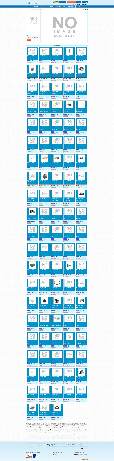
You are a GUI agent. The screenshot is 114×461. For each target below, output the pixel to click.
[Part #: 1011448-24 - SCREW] (45, 336)
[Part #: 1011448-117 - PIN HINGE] (81, 282)
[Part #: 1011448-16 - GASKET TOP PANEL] (81, 193)
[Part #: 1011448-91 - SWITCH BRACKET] (81, 354)
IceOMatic (33, 9)
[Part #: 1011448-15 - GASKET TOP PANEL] (57, 193)
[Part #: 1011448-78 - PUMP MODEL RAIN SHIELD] (69, 300)
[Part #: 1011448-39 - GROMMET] (57, 211)
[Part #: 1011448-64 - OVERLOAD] (69, 282)
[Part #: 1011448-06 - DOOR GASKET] (69, 122)
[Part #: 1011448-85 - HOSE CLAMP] (81, 229)
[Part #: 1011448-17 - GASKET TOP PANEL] (69, 193)
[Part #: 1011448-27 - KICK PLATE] (45, 265)
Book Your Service (71, 2)
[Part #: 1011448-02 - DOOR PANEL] (81, 122)
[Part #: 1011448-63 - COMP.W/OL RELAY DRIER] (32, 104)
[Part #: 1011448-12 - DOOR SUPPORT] (32, 140)
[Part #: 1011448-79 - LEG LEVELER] (69, 265)
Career (82, 4)
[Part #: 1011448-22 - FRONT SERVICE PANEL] (32, 193)
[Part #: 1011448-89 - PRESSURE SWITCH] (57, 300)
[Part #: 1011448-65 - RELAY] (32, 318)
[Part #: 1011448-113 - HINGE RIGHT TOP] (45, 229)
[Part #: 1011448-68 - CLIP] (81, 86)
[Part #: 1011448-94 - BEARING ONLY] (32, 68)
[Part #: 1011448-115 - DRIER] (44, 158)
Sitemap (81, 450)
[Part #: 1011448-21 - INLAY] (57, 247)
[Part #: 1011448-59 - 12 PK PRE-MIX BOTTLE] (32, 51)
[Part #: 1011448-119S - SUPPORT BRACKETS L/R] (69, 354)
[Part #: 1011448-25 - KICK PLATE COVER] (57, 265)
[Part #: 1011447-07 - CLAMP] (69, 86)
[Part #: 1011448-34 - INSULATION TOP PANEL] (69, 247)
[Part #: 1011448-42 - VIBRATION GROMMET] (57, 389)
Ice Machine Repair (50, 6)
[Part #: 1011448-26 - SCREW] (57, 336)
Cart (85, 2)
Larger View (85, 9)
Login (79, 2)
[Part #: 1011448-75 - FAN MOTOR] (44, 175)
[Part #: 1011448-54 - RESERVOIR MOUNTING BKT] (45, 318)
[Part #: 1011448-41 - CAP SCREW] (57, 86)
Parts (30, 9)
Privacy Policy (28, 459)
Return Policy (36, 459)
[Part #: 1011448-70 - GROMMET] (45, 211)
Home (74, 4)
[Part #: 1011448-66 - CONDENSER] (57, 104)
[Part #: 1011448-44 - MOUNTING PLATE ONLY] (45, 282)
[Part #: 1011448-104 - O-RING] (57, 282)
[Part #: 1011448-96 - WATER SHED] (57, 407)
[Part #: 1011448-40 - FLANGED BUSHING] (69, 175)
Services (49, 443)
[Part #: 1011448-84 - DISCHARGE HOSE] (45, 122)
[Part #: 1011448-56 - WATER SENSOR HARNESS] (45, 407)
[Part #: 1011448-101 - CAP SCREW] (32, 86)
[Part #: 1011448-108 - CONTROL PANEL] (81, 104)
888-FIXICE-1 (62, 2)
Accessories (71, 447)
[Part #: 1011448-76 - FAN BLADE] (32, 175)
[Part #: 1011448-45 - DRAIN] (57, 140)
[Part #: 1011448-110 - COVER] (32, 122)
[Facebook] (53, 455)
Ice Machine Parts (70, 6)
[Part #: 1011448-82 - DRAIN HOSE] (69, 140)
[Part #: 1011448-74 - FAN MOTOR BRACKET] (57, 175)
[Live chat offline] (56, 2)
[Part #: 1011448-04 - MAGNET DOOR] (32, 282)
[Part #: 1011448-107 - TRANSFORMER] (81, 372)
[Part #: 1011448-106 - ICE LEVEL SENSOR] (32, 247)
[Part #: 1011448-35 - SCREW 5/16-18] (69, 336)
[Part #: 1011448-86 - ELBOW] (57, 158)
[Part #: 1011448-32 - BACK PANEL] (81, 51)
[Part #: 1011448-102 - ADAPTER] (45, 51)
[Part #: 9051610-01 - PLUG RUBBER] (44, 300)
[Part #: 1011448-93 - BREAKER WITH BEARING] (81, 68)
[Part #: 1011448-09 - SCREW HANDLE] (81, 336)
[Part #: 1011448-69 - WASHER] (69, 389)
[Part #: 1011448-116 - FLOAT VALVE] (81, 175)
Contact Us (79, 6)
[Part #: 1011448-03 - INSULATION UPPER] (81, 247)
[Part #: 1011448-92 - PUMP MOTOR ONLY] (81, 300)
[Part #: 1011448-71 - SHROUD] (32, 354)
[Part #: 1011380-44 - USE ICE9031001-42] (45, 389)
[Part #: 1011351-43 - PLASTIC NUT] (32, 300)
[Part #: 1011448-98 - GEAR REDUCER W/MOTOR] (32, 211)
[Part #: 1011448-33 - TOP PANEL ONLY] (69, 372)
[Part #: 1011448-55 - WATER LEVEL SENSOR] (32, 407)
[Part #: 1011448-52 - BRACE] (57, 68)
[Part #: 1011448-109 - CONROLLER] (69, 104)
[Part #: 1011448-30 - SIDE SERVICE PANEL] (45, 354)
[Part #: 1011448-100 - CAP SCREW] (45, 86)
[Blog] (83, 459)
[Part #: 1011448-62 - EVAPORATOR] (81, 158)
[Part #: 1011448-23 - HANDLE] (69, 211)
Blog (86, 4)
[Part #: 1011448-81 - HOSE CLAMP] (69, 229)
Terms (32, 459)
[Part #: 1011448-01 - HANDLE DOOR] (81, 211)
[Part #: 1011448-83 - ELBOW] (69, 158)
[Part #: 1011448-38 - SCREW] (69, 318)
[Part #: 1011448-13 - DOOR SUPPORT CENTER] (45, 140)
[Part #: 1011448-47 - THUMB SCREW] (45, 372)
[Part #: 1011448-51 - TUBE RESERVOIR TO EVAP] (32, 389)
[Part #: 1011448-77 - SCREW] (32, 336)
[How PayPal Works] (36, 455)
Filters (70, 445)
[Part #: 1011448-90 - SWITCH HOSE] (32, 372)
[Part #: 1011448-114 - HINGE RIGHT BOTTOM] (32, 229)
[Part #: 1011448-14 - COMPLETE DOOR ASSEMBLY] (45, 104)
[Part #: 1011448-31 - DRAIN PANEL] (81, 140)
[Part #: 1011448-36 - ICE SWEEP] (44, 247)
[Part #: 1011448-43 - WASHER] (81, 389)
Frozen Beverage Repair (60, 6)
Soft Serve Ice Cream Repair (38, 6)
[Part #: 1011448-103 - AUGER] (69, 51)
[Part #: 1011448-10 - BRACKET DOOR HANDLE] (69, 68)
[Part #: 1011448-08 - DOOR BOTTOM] (57, 122)
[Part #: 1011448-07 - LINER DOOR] (81, 265)
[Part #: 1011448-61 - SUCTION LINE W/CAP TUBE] (57, 354)
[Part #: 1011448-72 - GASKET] (45, 193)
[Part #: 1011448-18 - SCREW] (81, 318)
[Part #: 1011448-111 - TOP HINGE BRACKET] (57, 372)
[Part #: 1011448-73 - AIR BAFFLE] (57, 51)
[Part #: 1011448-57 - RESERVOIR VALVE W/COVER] (57, 318)
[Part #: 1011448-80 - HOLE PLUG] (57, 229)
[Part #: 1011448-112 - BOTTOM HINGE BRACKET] (45, 68)
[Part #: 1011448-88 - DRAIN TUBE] (32, 158)
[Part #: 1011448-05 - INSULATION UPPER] (32, 265)
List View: (57, 45)
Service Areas (82, 447)
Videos (78, 4)
